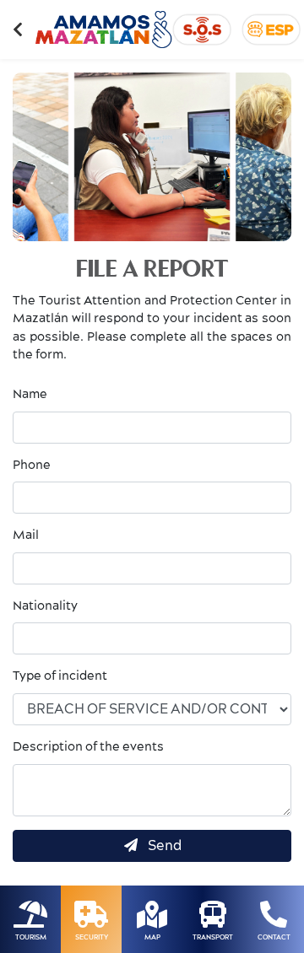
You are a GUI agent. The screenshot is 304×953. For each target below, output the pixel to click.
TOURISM (30, 937)
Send (160, 846)
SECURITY (91, 937)
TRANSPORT (213, 937)
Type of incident (60, 676)
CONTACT (274, 937)
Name (30, 394)
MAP (152, 937)
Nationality (45, 606)
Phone (32, 465)
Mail (26, 535)
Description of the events (88, 747)
